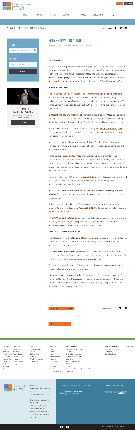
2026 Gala (69, 364)
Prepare (32, 356)
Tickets (26, 15)
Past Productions (55, 369)
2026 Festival (17, 349)
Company (66, 15)
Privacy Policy (119, 426)
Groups (5, 369)
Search (112, 17)
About (52, 351)
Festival (39, 15)
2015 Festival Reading (38, 28)
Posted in (52, 305)
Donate (119, 4)
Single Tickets (8, 354)
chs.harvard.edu (91, 275)
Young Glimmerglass (73, 361)
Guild (68, 366)
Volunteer (69, 359)
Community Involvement (75, 356)
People (52, 349)
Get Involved (81, 15)
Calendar (129, 4)
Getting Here (34, 354)
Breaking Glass (110, 354)
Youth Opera (17, 354)
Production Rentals (56, 371)
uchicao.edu (54, 81)
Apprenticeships (55, 364)
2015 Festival (22, 28)
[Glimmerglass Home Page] (16, 6)
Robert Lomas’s (56, 94)
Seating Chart (7, 359)
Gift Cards (6, 366)
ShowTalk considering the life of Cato (66, 286)
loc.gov (118, 265)
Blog (12, 28)
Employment (54, 361)
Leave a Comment (59, 324)
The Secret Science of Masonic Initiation (83, 94)
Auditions (53, 366)
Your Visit (52, 15)
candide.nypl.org (90, 255)
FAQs (4, 364)
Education (68, 308)
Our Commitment (99, 15)
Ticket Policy (7, 356)
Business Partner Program (75, 349)
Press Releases (18, 361)
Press (51, 354)
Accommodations (36, 349)
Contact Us (6, 361)
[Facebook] (57, 427)
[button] (116, 28)
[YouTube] (62, 427)
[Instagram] (67, 427)
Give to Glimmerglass (73, 354)
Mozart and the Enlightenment (66, 115)
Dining (32, 351)
